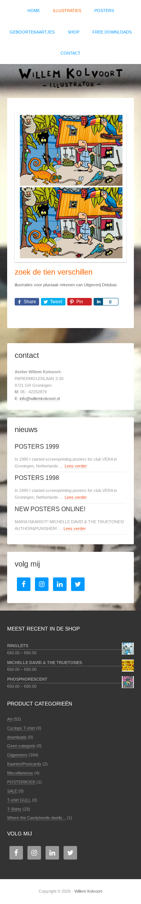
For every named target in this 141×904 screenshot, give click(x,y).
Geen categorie (21, 746)
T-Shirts (14, 809)
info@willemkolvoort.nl (40, 398)
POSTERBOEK (21, 782)
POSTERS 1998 (37, 478)
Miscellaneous (20, 773)
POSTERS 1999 (37, 446)
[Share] (98, 301)
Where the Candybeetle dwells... (36, 817)
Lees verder (76, 466)
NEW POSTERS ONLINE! (50, 509)
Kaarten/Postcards (24, 764)
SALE (12, 791)
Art (9, 719)
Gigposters (17, 755)
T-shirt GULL (19, 800)
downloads (17, 737)
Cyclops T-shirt (21, 728)
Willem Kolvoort (70, 77)
